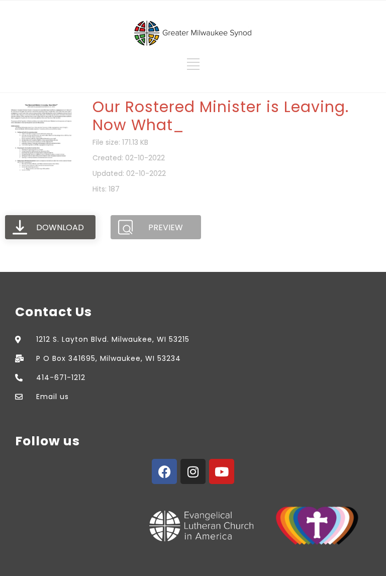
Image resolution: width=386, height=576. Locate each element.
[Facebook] (164, 471)
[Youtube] (221, 471)
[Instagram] (193, 471)
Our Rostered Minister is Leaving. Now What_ (220, 116)
